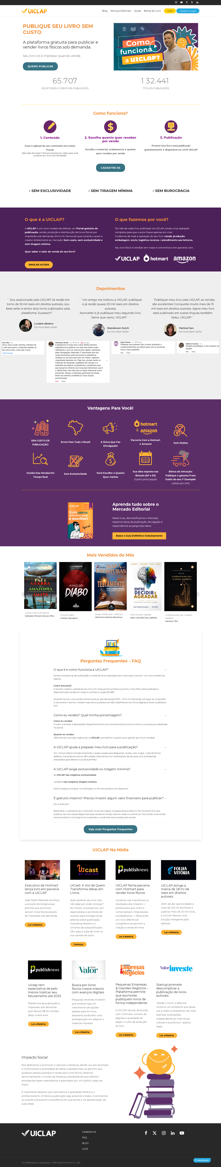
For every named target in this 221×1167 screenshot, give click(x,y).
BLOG (85, 1143)
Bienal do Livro (152, 10)
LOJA (85, 1148)
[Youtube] (181, 2)
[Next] (218, 316)
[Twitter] (154, 1133)
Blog (104, 10)
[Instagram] (176, 2)
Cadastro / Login (188, 11)
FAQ (84, 1137)
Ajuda (137, 10)
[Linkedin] (197, 2)
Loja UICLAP (107, 692)
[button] (40, 66)
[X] (192, 2)
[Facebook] (186, 2)
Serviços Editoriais (120, 10)
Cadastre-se (89, 1131)
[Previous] (3, 316)
